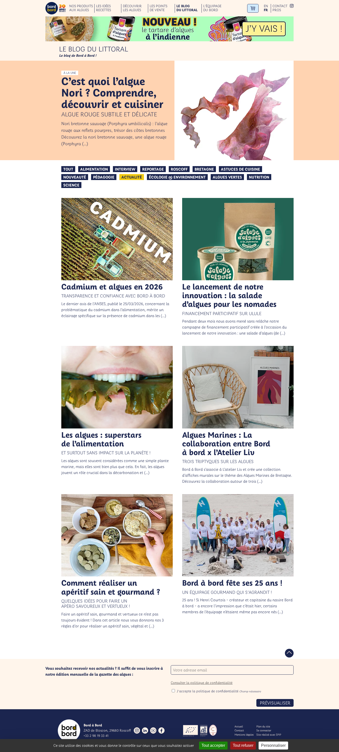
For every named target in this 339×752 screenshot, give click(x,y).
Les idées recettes (103, 8)
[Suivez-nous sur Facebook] (161, 730)
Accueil (239, 726)
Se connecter (263, 730)
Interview (125, 169)
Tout (68, 169)
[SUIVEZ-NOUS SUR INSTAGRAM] (292, 6)
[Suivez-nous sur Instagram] (137, 730)
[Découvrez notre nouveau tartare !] (169, 28)
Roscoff (179, 169)
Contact (279, 6)
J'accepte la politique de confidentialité (219, 691)
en (266, 6)
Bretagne (204, 169)
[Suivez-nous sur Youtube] (153, 730)
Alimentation (94, 169)
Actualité (131, 177)
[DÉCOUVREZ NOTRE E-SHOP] (253, 8)
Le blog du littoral (187, 8)
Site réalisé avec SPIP (268, 734)
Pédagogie (103, 177)
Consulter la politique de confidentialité (202, 682)
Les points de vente (158, 8)
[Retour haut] (289, 653)
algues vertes (227, 177)
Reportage (153, 169)
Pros (276, 10)
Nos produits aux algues (81, 8)
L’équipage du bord (212, 8)
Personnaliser (273, 745)
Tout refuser (243, 745)
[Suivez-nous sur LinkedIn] (145, 730)
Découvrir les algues (132, 8)
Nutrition (259, 177)
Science (71, 185)
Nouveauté (74, 177)
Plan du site (263, 726)
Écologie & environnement (177, 177)
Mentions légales (244, 734)
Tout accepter (213, 745)
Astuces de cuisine (240, 169)
